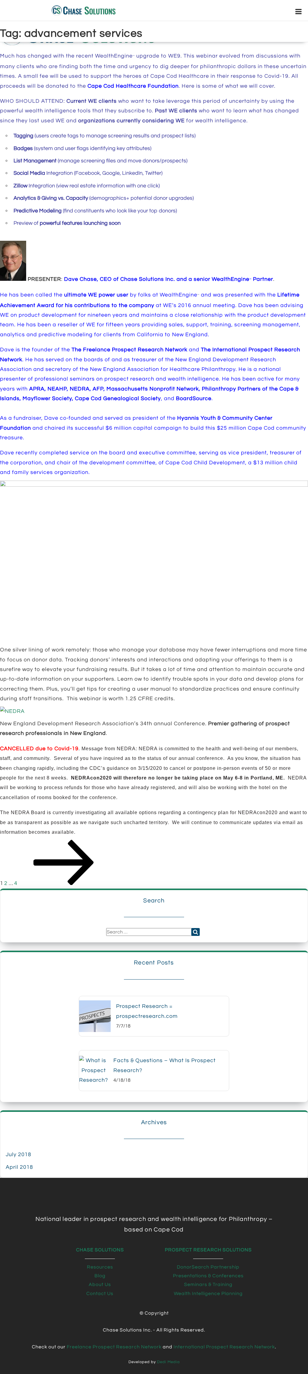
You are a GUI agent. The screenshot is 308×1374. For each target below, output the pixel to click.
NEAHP (57, 389)
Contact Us (99, 1293)
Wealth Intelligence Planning (208, 1293)
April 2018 (19, 1167)
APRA (37, 389)
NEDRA (80, 389)
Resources (100, 1267)
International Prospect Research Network (224, 1346)
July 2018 (18, 1154)
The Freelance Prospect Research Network (129, 350)
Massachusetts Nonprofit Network (152, 389)
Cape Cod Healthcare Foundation (133, 86)
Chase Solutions (100, 1249)
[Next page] (64, 883)
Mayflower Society (47, 398)
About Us (100, 1284)
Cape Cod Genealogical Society (118, 398)
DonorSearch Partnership (208, 1267)
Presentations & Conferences (208, 1275)
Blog (100, 1275)
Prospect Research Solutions (208, 1249)
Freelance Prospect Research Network (114, 1346)
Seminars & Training (208, 1284)
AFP (98, 389)
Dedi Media (168, 1362)
